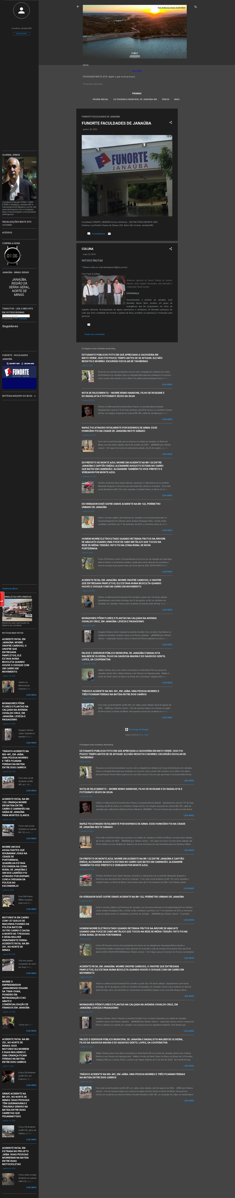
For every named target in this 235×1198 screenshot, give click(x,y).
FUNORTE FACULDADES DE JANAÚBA (116, 123)
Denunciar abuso (10, 588)
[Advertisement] (188, 149)
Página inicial (100, 99)
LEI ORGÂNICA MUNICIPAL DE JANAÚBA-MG (135, 99)
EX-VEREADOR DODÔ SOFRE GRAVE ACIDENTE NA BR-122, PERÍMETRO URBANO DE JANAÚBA (132, 896)
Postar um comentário (94, 334)
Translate (23, 318)
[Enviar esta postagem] (109, 234)
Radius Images (144, 735)
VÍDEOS (165, 99)
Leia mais (167, 384)
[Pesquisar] (195, 7)
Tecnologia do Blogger (138, 729)
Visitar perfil (21, 34)
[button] (170, 123)
